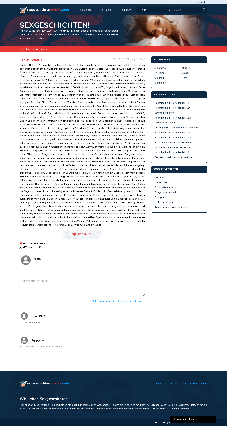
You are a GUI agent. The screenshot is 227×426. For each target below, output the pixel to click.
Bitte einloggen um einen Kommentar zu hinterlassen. (118, 301)
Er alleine (159, 73)
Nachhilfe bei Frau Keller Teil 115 (172, 117)
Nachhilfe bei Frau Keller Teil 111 (172, 152)
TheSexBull (160, 182)
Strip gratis (160, 197)
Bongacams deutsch (165, 192)
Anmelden (202, 2)
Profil (36, 262)
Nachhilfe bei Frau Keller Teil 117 (172, 103)
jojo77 (23, 247)
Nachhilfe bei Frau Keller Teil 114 (172, 132)
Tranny (183, 78)
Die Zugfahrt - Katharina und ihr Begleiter (176, 127)
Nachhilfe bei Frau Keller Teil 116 (172, 108)
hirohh (32, 247)
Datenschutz (160, 383)
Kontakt (175, 383)
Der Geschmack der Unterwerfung (173, 157)
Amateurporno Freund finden (170, 207)
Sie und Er (160, 78)
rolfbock (41, 247)
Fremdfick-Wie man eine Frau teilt (173, 142)
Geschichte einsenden (195, 383)
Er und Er (185, 68)
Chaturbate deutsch (165, 187)
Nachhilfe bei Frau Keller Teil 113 (172, 137)
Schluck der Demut (164, 122)
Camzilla (159, 177)
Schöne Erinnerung (164, 113)
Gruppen (185, 73)
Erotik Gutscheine (164, 202)
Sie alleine (160, 68)
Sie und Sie (160, 82)
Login (192, 2)
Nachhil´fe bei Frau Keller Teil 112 (173, 147)
